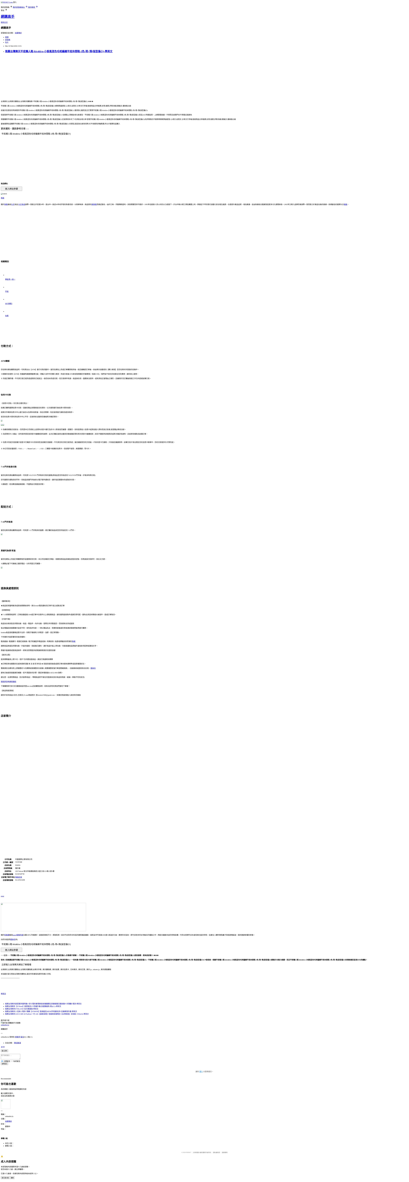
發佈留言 (4, 1064)
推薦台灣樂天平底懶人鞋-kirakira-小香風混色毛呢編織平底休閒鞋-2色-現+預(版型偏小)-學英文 (58, 51)
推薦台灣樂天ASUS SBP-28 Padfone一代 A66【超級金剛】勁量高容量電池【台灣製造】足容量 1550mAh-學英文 (47, 1014)
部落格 (7, 40)
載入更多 (4, 1051)
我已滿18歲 (5, 1178)
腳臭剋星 (19, 935)
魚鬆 (2, 198)
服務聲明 (225, 1152)
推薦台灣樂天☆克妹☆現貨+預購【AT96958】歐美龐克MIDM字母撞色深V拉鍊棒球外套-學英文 (41, 1011)
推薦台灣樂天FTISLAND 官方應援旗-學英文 (21, 1009)
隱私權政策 (216, 1152)
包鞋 (7, 316)
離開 (12, 1178)
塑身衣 (93, 668)
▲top (3, 1047)
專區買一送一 (10, 279)
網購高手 (7, 16)
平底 (7, 291)
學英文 (3, 994)
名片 (7, 42)
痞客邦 (17, 1037)
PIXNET (188, 1152)
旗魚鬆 (94, 204)
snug (2, 896)
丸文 (12, 204)
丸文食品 (21, 204)
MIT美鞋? (8, 304)
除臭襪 (6, 935)
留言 (22, 1037)
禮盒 (345, 204)
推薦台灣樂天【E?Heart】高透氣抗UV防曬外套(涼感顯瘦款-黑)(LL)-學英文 (33, 1006)
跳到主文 (4, 22)
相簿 (7, 37)
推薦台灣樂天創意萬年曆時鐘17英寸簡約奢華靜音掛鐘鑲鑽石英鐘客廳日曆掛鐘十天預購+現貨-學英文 (43, 1004)
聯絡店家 (18, 877)
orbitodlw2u (5, 1025)
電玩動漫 (17, 1043)
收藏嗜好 (18, 33)
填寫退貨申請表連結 (8, 682)
